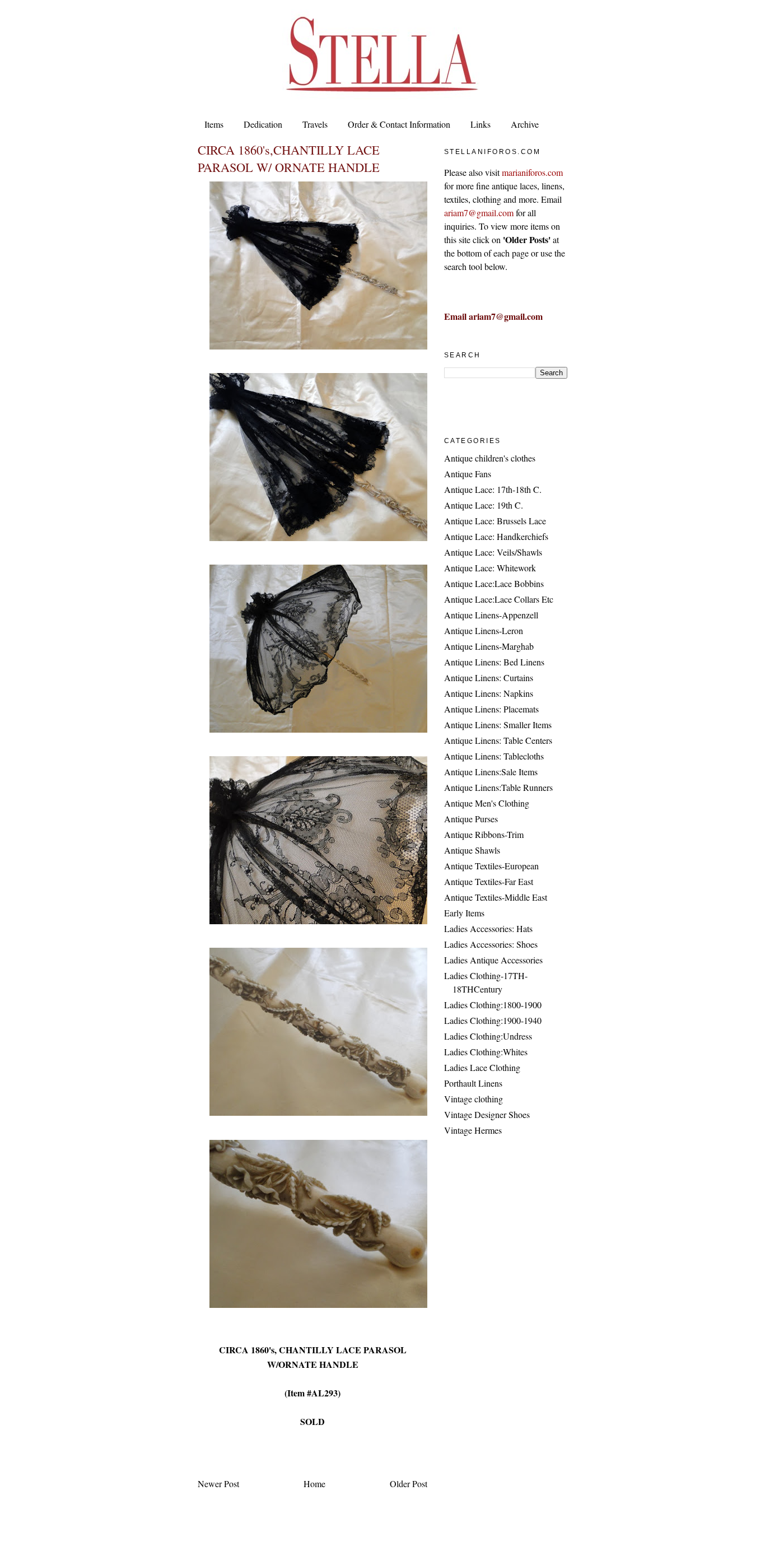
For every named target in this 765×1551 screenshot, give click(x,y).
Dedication (263, 124)
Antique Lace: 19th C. (483, 505)
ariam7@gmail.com (479, 212)
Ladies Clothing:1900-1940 (493, 1020)
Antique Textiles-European (491, 866)
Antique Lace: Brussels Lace (495, 521)
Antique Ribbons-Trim (484, 834)
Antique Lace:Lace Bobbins (494, 583)
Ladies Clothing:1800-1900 (493, 1004)
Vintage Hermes (473, 1130)
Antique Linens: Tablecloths (494, 756)
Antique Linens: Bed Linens (494, 662)
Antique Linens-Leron (483, 630)
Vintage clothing (473, 1099)
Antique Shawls (472, 850)
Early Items (464, 913)
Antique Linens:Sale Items (491, 771)
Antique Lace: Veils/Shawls (493, 552)
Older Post (408, 1483)
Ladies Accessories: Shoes (491, 944)
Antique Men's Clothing (486, 803)
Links (480, 124)
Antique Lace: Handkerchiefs (496, 536)
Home (314, 1483)
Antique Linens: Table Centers (498, 740)
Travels (315, 124)
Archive (525, 124)
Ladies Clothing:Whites (486, 1052)
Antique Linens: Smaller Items (498, 724)
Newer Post (218, 1483)
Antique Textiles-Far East (488, 881)
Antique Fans (467, 473)
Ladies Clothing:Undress (488, 1036)
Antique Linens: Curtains (488, 677)
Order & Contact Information (399, 124)
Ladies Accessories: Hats (488, 928)
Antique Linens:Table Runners (498, 787)
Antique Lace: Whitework (490, 568)
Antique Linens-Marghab (489, 646)
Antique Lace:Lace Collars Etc (498, 599)
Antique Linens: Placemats (491, 709)
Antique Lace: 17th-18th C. (493, 489)
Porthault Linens (473, 1083)
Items (213, 124)
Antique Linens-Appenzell (491, 615)
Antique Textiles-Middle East (495, 897)
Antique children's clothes (489, 458)
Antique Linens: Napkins (488, 693)
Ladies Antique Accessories (493, 960)
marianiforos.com (532, 172)
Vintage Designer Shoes (487, 1114)
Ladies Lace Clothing (482, 1067)
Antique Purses (471, 819)
